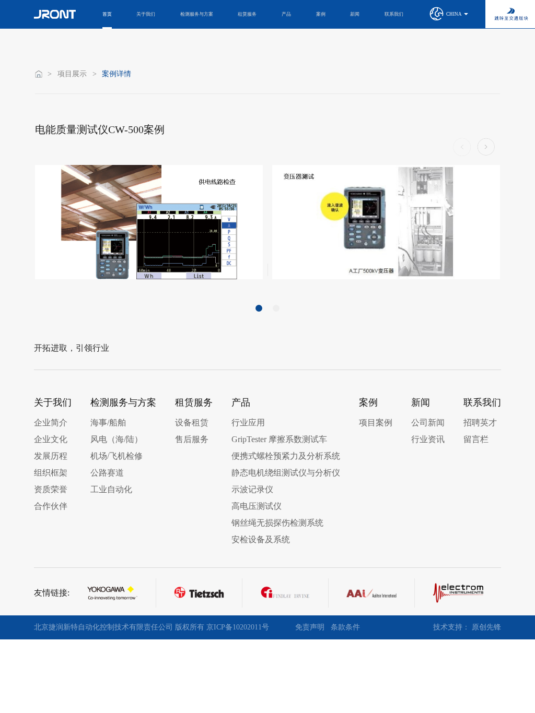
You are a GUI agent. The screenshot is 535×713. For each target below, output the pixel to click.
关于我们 (145, 14)
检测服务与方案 (196, 14)
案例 (320, 14)
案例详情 (116, 74)
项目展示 (72, 74)
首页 (107, 14)
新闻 (354, 14)
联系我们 (394, 14)
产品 (286, 14)
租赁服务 (247, 14)
